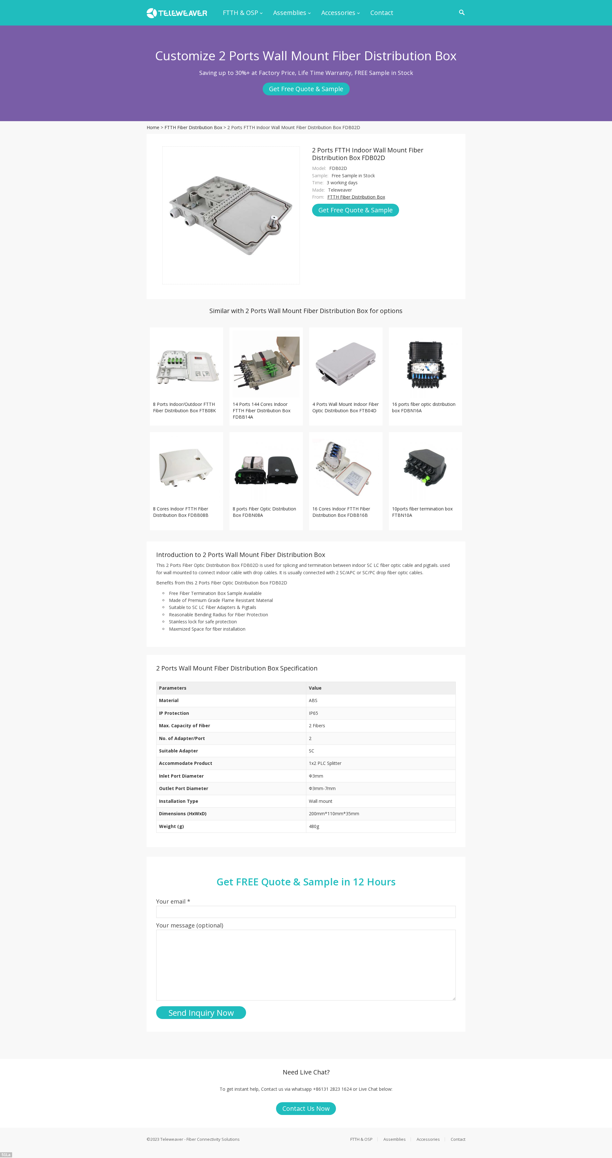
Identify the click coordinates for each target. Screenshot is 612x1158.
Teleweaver (171, 1139)
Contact (381, 12)
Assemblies (289, 12)
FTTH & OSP (240, 12)
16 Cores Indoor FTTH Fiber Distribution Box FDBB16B (341, 512)
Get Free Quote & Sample (306, 88)
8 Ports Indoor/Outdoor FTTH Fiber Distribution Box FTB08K (184, 407)
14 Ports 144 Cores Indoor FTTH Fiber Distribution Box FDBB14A (261, 410)
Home (153, 127)
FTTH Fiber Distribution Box (193, 127)
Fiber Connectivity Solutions (213, 1139)
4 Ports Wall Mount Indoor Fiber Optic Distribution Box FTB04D (345, 407)
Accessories (338, 12)
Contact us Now (306, 1108)
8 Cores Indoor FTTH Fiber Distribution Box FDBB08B (180, 512)
